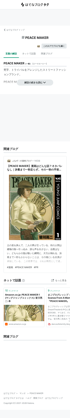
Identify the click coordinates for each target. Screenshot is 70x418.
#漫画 (10, 267)
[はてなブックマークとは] (23, 280)
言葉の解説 (11, 53)
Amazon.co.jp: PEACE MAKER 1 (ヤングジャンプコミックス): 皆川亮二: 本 (23, 297)
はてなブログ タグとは (14, 398)
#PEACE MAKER (23, 267)
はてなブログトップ (54, 398)
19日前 (37, 161)
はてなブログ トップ (16, 30)
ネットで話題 (29, 53)
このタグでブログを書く (54, 46)
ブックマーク (11, 290)
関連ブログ (46, 53)
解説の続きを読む (33, 82)
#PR (36, 267)
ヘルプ (28, 398)
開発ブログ (38, 398)
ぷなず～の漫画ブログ (22, 161)
